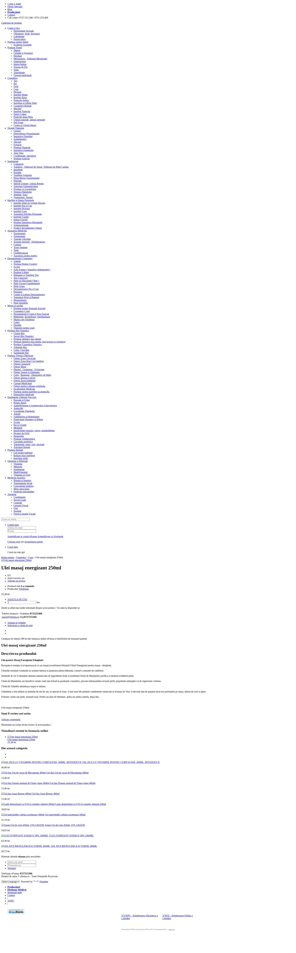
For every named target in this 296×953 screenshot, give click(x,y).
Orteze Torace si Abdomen (27, 372)
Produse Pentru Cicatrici (25, 264)
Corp (16, 89)
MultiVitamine (21, 472)
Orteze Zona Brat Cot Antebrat (29, 361)
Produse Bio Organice (18, 330)
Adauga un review (16, 581)
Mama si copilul (15, 305)
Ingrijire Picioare (22, 208)
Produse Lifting (21, 272)
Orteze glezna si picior (24, 378)
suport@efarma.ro (10, 617)
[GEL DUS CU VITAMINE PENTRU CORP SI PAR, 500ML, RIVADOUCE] (41, 762)
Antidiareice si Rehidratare (26, 416)
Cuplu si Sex (13, 28)
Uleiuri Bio (19, 333)
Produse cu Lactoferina (25, 189)
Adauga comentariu (10, 719)
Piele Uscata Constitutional (27, 283)
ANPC (10, 900)
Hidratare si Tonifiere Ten (26, 275)
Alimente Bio (20, 347)
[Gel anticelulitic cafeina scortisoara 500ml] (22, 814)
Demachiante (20, 300)
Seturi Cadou (20, 114)
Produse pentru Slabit (17, 42)
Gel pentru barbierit (23, 452)
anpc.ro (172, 929)
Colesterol (18, 164)
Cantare (17, 244)
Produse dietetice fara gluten (27, 339)
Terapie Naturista (15, 128)
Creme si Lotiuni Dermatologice (29, 294)
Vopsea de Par (20, 67)
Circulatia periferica (23, 441)
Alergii (17, 414)
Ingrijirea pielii (21, 458)
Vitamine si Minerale (17, 461)
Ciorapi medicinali (22, 75)
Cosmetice (12, 78)
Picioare (17, 92)
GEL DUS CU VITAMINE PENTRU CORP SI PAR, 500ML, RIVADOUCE (121, 762)
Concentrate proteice (24, 486)
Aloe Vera (18, 153)
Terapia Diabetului (23, 192)
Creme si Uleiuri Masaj (25, 125)
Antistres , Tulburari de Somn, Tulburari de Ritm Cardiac (41, 167)
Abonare (11, 868)
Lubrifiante (19, 36)
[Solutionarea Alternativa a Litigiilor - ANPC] (140, 919)
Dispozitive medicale (24, 394)
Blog (9, 9)
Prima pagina (7, 557)
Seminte (17, 511)
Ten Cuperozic (21, 278)
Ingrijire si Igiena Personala (20, 200)
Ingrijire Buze (20, 97)
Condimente (19, 497)
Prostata (17, 172)
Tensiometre (19, 233)
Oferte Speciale (14, 6)
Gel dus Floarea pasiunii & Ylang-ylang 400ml (72, 783)
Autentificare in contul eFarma (22, 536)
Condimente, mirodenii (25, 155)
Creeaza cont (13, 541)
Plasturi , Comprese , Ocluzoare (29, 369)
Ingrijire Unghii (21, 217)
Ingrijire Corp (20, 211)
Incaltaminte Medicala (24, 389)
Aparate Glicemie (22, 239)
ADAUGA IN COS (17, 599)
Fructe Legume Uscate (25, 514)
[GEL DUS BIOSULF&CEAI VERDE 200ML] (25, 846)
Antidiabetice (20, 139)
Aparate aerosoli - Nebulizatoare (29, 242)
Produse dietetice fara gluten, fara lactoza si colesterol (39, 341)
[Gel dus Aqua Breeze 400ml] (16, 793)
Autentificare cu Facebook (50, 536)
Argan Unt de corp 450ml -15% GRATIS (65, 825)
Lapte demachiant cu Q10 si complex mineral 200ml (80, 804)
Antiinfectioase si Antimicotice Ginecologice (35, 405)
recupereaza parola (34, 541)
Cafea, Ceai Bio (21, 350)
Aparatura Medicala (17, 230)
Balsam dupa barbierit (24, 455)
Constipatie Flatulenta (24, 411)
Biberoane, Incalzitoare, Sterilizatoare (32, 316)
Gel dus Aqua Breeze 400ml (46, 793)
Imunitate (18, 169)
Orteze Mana (20, 366)
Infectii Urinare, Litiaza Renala (29, 183)
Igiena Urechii (20, 219)
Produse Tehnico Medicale (20, 355)
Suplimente (12, 161)
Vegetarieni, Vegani (23, 197)
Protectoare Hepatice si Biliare (28, 419)
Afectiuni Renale (22, 447)
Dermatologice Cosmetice (20, 258)
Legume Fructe (21, 505)
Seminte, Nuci (20, 194)
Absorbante (19, 72)
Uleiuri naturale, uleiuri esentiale (29, 119)
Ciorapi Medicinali (23, 383)
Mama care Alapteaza (24, 319)
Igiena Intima (20, 64)
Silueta (17, 50)
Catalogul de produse (11, 23)
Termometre (19, 236)
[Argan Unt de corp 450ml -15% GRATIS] (22, 825)
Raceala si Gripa (22, 400)
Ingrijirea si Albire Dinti (25, 103)
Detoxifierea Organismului (26, 133)
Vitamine (18, 464)
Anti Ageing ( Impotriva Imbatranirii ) (32, 269)
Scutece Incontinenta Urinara (28, 228)
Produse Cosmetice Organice (28, 344)
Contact (11, 15)
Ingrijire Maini (21, 94)
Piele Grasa (19, 286)
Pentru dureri (20, 402)
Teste (16, 69)
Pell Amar (18, 122)
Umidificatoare (21, 253)
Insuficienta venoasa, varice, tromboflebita (34, 430)
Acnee (17, 267)
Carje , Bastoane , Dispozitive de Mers (32, 375)
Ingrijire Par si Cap (23, 205)
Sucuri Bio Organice (24, 336)
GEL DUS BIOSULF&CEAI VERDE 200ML (74, 846)
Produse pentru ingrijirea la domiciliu (31, 391)
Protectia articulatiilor (24, 491)
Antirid (17, 261)
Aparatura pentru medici (25, 255)
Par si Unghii (20, 425)
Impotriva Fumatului (23, 150)
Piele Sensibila (21, 303)
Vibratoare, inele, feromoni (27, 33)
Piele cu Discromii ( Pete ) (26, 280)
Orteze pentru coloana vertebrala (29, 386)
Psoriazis (18, 291)
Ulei (16, 508)
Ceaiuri (17, 131)
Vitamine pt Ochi (22, 475)
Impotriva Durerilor (23, 136)
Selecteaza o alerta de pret (20, 625)
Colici (16, 322)
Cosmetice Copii (22, 311)
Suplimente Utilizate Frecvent (21, 397)
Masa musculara (21, 489)
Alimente (11, 494)
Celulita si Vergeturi (23, 53)
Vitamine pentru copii (24, 328)
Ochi (16, 86)
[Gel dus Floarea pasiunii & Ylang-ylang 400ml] (25, 783)
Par (15, 83)
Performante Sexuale (24, 31)
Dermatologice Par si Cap (26, 289)
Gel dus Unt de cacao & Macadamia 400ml (67, 772)
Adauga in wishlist (16, 622)
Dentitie (17, 325)
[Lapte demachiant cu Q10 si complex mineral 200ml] (28, 804)
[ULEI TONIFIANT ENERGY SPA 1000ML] (24, 835)
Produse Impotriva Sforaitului (28, 222)
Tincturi (17, 142)
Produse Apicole (22, 158)
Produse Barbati (15, 450)
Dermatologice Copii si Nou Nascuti (31, 314)
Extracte (18, 144)
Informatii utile (14, 892)
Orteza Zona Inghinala (24, 380)
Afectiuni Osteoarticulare (26, 186)
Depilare (18, 56)
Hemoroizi (19, 436)
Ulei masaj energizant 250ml (21, 739)
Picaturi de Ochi (21, 433)
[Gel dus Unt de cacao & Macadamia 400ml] (23, 772)
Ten (15, 81)
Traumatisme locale (23, 483)
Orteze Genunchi (22, 364)
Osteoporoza (20, 61)
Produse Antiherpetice (24, 439)
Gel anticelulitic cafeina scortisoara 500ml (65, 814)
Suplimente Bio (21, 353)
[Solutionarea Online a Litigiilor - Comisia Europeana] (181, 919)
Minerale (18, 466)
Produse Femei (14, 47)
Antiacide (18, 408)
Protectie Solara (21, 100)
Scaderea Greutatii (22, 44)
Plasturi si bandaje (22, 480)
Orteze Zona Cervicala (25, 358)
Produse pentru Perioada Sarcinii (29, 308)
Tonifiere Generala (23, 175)
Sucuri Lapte (20, 500)
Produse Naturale (22, 147)
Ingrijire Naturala (22, 111)
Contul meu (13, 524)
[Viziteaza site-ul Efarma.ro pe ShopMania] (16, 913)
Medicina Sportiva (16, 477)
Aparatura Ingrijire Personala (28, 214)
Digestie (18, 180)
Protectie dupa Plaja (23, 117)
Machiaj (17, 108)
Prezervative (20, 39)
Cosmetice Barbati (22, 106)
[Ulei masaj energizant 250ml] (16, 560)
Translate (43, 881)
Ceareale (18, 502)
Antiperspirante (21, 225)
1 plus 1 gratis (14, 3)
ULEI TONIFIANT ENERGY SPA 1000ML (71, 835)
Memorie (18, 427)
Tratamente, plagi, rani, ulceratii (29, 444)
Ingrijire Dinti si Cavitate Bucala (29, 203)
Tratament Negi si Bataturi (26, 297)
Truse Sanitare (20, 247)
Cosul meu (12, 547)
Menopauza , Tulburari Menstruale (30, 58)
